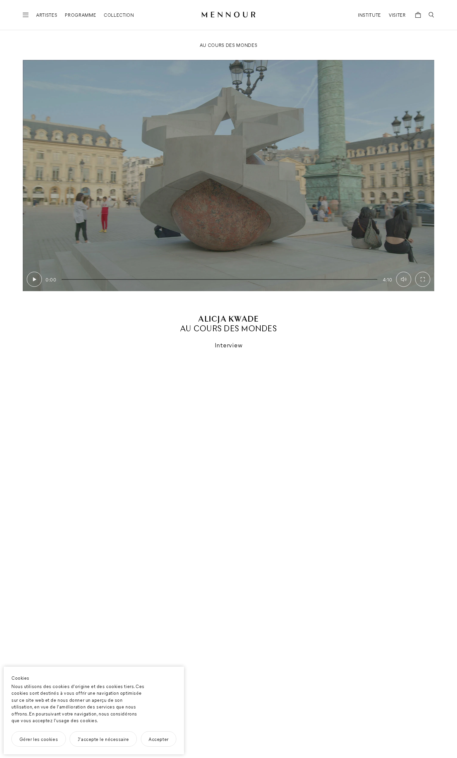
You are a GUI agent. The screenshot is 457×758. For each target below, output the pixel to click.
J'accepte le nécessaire (103, 739)
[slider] (219, 279)
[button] (34, 279)
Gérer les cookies (38, 739)
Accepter (158, 739)
